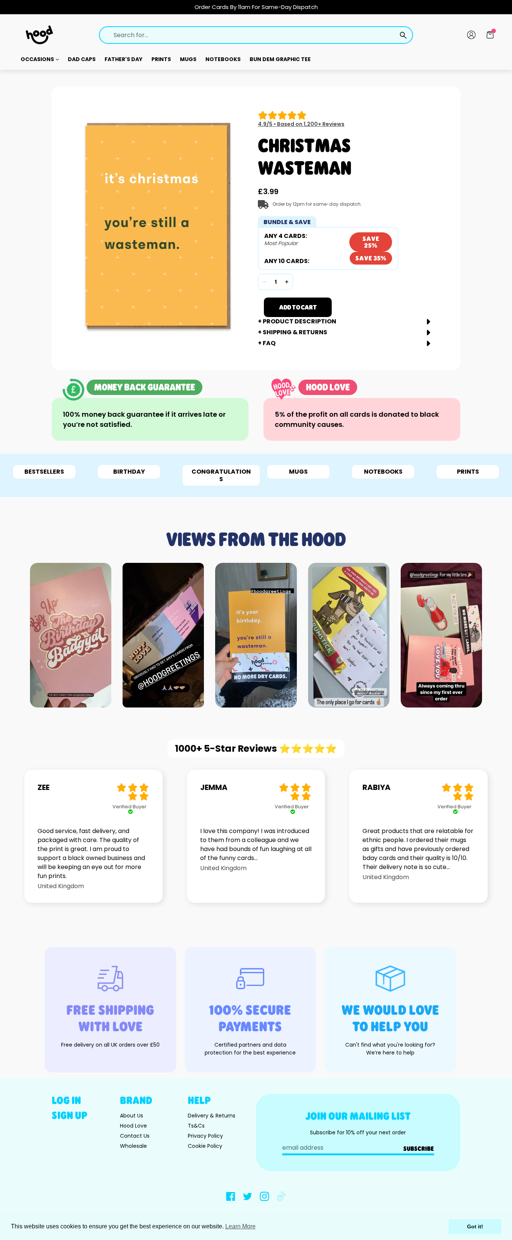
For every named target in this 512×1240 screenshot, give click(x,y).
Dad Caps (82, 59)
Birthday (129, 471)
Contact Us (135, 1136)
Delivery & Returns (211, 1115)
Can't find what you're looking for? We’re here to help (390, 1048)
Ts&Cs (196, 1125)
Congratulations (221, 475)
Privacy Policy (205, 1136)
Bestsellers (44, 471)
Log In (66, 1100)
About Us (131, 1115)
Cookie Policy (205, 1146)
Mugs (188, 59)
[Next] (472, 635)
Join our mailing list (358, 1116)
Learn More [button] (240, 1226)
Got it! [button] (475, 1227)
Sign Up (69, 1115)
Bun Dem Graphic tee (280, 59)
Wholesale (133, 1146)
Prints (161, 59)
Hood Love (133, 1125)
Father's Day (123, 59)
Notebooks (223, 59)
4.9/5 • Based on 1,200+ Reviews (301, 124)
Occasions (38, 59)
